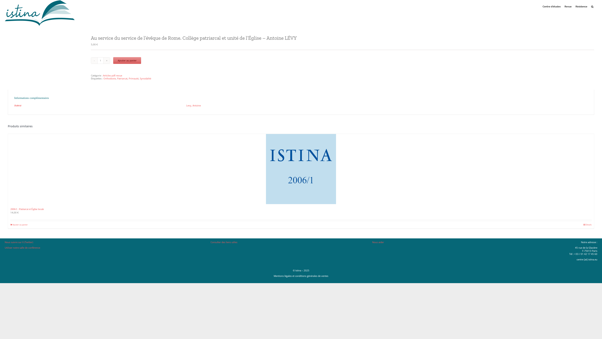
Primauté (134, 78)
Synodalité (145, 78)
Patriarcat (122, 78)
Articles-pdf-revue (112, 75)
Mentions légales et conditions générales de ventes (301, 275)
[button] (592, 6)
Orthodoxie (109, 78)
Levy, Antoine (193, 105)
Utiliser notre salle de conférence (22, 247)
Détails (589, 224)
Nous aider (378, 242)
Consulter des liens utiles (224, 242)
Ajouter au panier (127, 60)
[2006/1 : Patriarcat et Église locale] (301, 169)
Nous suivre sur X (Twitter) (19, 242)
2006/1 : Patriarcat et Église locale (27, 209)
